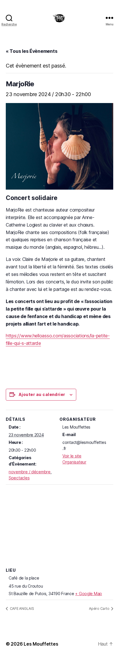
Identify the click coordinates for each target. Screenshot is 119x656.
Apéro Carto (99, 608)
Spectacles (19, 477)
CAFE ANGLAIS (21, 608)
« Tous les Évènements (31, 51)
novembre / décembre (30, 471)
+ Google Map (88, 593)
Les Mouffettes (41, 644)
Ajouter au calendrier (42, 394)
